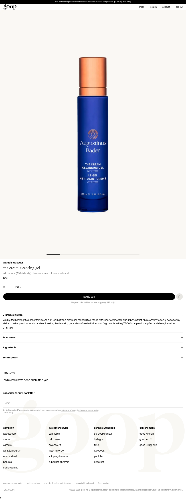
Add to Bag (89, 296)
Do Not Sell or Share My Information (58, 483)
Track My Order (56, 450)
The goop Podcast (103, 433)
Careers (7, 445)
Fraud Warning (10, 467)
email (7, 400)
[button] (93, 134)
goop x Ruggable (148, 445)
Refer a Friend (10, 456)
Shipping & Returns (58, 456)
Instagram (99, 439)
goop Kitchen (147, 433)
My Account (55, 445)
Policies (7, 461)
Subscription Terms (59, 461)
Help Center (55, 439)
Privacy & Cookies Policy (12, 483)
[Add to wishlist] (179, 296)
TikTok (97, 445)
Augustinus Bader (13, 262)
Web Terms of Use (33, 483)
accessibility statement (85, 483)
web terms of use (68, 410)
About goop (9, 433)
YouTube (98, 456)
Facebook (99, 450)
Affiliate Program (12, 450)
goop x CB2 (146, 439)
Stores (6, 439)
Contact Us (54, 433)
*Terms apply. (8, 413)
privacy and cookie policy (88, 410)
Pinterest (99, 461)
